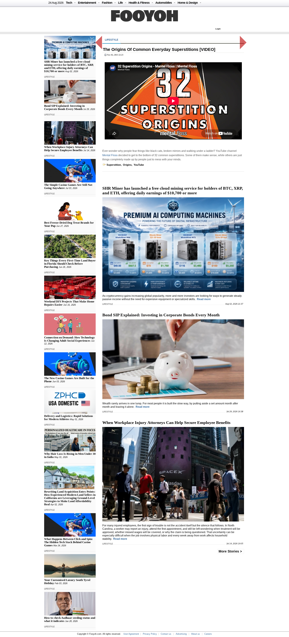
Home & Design (188, 2)
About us (195, 634)
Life (120, 2)
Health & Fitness (139, 2)
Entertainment (87, 2)
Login (218, 29)
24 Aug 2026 (55, 2)
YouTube (139, 164)
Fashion (107, 2)
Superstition (114, 164)
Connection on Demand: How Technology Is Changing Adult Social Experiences (69, 339)
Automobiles (163, 2)
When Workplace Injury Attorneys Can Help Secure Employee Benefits (68, 148)
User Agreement (131, 634)
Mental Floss (110, 155)
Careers (208, 634)
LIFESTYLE (49, 77)
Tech (69, 2)
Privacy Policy (150, 634)
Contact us (166, 634)
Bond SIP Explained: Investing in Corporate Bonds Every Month (64, 107)
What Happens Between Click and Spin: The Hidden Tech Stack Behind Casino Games (68, 542)
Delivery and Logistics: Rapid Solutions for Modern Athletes (68, 417)
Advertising (181, 634)
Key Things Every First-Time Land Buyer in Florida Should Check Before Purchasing (70, 263)
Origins (127, 164)
